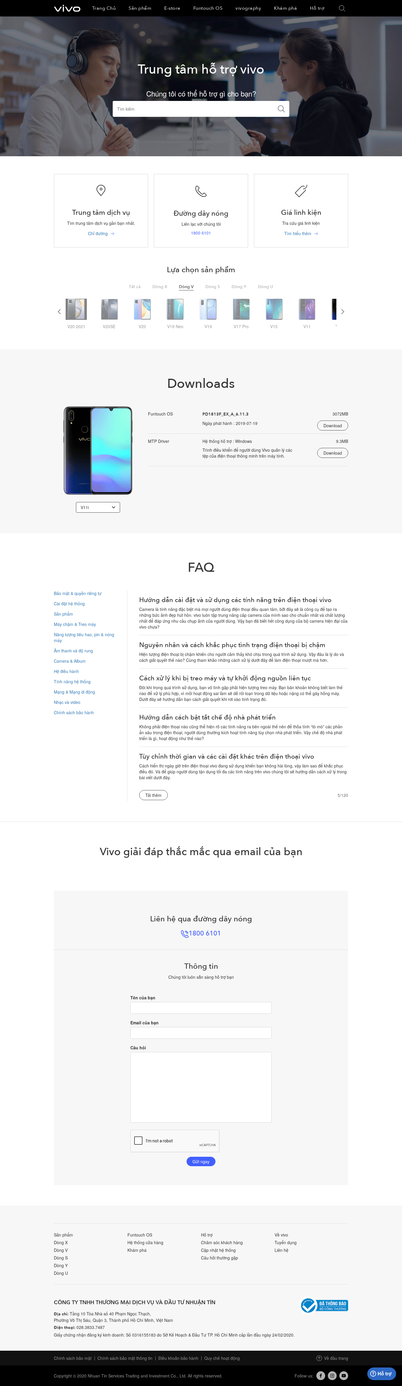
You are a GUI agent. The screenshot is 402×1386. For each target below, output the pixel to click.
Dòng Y (61, 1265)
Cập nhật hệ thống (218, 1250)
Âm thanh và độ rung (73, 651)
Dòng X (61, 1242)
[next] (342, 312)
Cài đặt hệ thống (69, 603)
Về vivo (281, 1235)
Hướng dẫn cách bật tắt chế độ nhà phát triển (207, 717)
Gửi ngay (201, 1161)
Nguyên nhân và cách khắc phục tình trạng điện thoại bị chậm (232, 645)
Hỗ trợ (206, 1235)
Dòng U (61, 1273)
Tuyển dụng (286, 1242)
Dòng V (61, 1250)
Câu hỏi (138, 1048)
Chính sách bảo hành (74, 712)
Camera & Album (70, 661)
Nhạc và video (67, 702)
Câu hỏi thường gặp (219, 1258)
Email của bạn (144, 1023)
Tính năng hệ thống (72, 681)
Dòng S (61, 1258)
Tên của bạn (142, 998)
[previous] (60, 312)
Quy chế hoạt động (222, 1358)
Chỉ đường (98, 233)
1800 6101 (201, 233)
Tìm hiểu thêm (297, 233)
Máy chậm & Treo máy (75, 624)
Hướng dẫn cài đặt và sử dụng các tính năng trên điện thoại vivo (235, 600)
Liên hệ (281, 1250)
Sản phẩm (63, 614)
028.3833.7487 (91, 1327)
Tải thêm (153, 795)
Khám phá (137, 1250)
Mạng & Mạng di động (74, 692)
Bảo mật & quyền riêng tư (78, 593)
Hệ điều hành (66, 671)
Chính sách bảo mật (73, 1358)
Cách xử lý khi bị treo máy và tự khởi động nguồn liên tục (225, 678)
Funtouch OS (139, 1235)
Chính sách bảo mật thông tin (124, 1358)
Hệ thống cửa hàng (145, 1242)
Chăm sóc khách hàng (222, 1242)
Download (332, 425)
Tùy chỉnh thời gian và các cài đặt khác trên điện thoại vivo (226, 756)
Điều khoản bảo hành (178, 1358)
